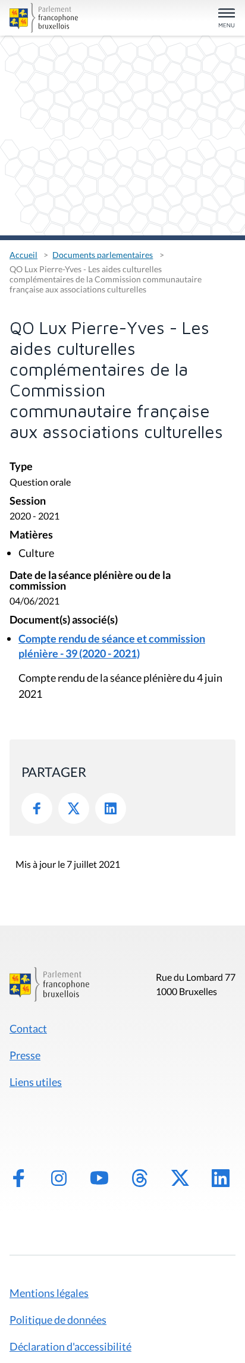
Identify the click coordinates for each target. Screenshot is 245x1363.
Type (21, 467)
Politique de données (58, 1319)
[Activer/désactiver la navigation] (226, 18)
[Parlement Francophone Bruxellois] (45, 18)
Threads (140, 1178)
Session (28, 501)
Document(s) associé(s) (64, 620)
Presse (25, 1055)
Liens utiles (36, 1081)
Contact (28, 1028)
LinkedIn (110, 808)
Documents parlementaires (102, 255)
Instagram (59, 1178)
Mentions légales (49, 1292)
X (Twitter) (180, 1178)
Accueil (23, 255)
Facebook (36, 808)
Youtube (99, 1178)
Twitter (73, 808)
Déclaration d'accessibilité (70, 1346)
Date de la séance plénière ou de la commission (90, 581)
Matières (31, 535)
